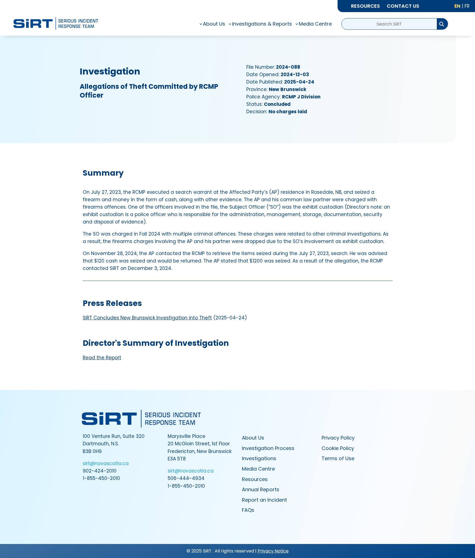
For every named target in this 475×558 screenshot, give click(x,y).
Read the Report (102, 357)
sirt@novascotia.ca (106, 463)
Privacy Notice (273, 551)
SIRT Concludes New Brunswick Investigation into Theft (147, 317)
